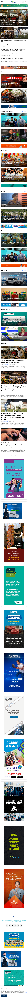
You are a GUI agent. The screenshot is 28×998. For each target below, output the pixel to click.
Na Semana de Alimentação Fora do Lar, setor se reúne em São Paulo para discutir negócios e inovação (13, 388)
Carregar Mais (13, 455)
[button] (2, 2)
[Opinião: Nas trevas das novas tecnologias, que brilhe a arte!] (14, 434)
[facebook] (10, 925)
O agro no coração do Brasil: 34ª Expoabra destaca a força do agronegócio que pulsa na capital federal (12, 416)
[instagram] (18, 925)
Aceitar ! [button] (4, 995)
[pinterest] (21, 925)
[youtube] (15, 925)
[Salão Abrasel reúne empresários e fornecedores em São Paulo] (14, 352)
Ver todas (24, 72)
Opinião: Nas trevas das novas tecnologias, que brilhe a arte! (11, 444)
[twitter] (12, 925)
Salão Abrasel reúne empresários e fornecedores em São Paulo (13, 361)
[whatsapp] (7, 925)
